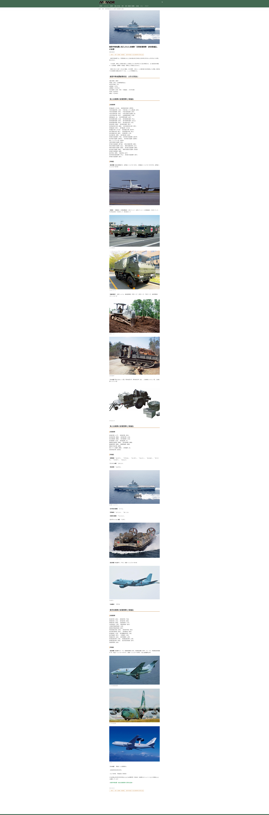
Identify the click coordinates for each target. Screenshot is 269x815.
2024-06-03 (111, 52)
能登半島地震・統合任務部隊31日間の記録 (121, 782)
